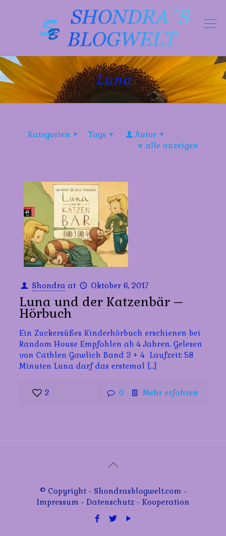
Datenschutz (111, 502)
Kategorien (49, 134)
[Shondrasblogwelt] (113, 28)
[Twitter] (113, 518)
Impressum (58, 502)
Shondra (48, 286)
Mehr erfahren (170, 393)
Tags (97, 134)
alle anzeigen (171, 145)
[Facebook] (98, 518)
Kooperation (165, 502)
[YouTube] (129, 518)
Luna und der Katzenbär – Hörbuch (101, 307)
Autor (145, 134)
